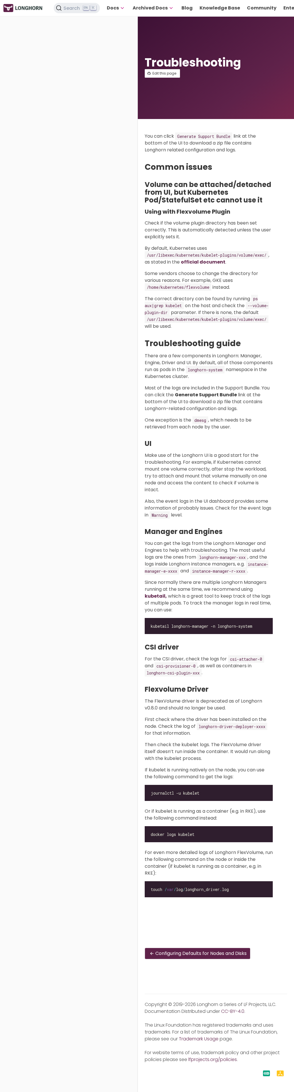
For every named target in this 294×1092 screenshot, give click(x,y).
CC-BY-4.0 (232, 1011)
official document (203, 262)
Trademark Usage (198, 1039)
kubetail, (156, 596)
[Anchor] (217, 167)
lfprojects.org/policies (212, 1059)
